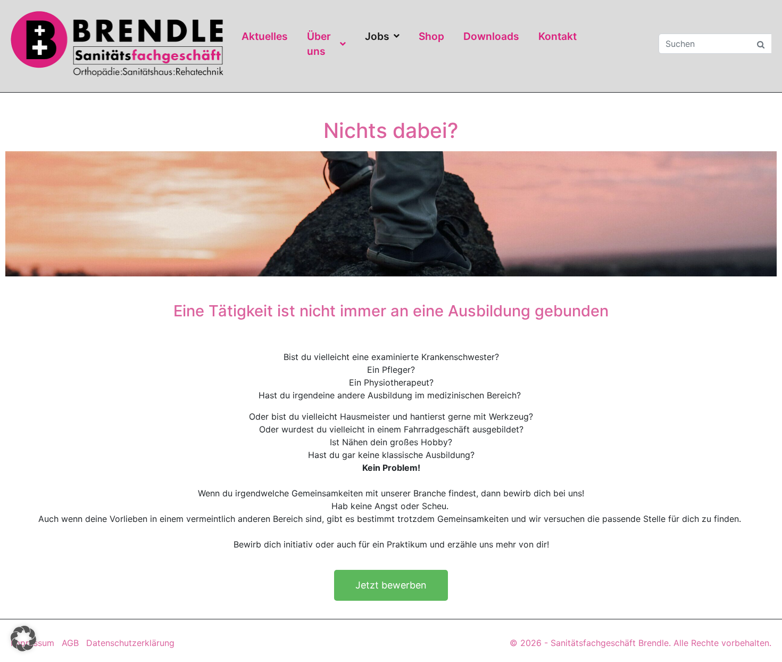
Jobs (377, 36)
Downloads (491, 36)
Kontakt (557, 36)
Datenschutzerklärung (130, 643)
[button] (23, 638)
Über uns (319, 44)
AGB (70, 643)
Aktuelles (265, 36)
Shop (431, 36)
